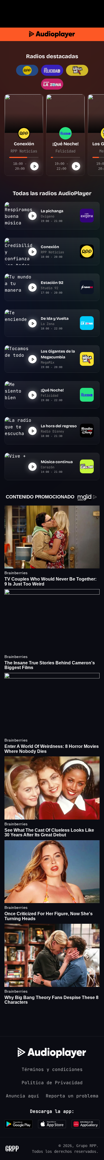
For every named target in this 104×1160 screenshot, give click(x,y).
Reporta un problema (72, 1096)
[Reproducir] (34, 166)
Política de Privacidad (52, 1083)
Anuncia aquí (22, 1096)
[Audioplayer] (52, 34)
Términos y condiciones (52, 1069)
